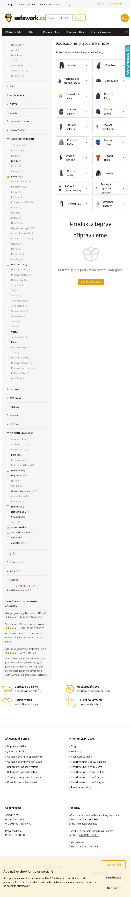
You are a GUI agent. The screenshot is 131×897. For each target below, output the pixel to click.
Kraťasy (16, 197)
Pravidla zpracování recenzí (22, 782)
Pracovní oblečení (21, 363)
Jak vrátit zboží (15, 751)
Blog (10, 4)
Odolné (16, 485)
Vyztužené (18, 537)
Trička (15, 321)
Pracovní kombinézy (22, 368)
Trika (14, 326)
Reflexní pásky (20, 511)
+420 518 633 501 (89, 835)
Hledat (79, 18)
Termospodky (19, 311)
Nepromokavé (20, 475)
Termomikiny (19, 337)
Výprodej (17, 65)
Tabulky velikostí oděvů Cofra (87, 777)
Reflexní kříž (18, 280)
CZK (99, 4)
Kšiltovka (17, 207)
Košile (15, 192)
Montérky (17, 378)
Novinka (16, 55)
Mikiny (15, 217)
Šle (14, 290)
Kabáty (16, 171)
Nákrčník (17, 223)
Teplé (15, 522)
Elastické (17, 455)
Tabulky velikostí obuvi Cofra (86, 767)
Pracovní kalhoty (20, 269)
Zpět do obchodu (91, 281)
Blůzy (15, 155)
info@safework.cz (87, 824)
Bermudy (17, 150)
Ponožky (17, 259)
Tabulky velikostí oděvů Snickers (88, 762)
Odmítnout (113, 877)
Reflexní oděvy (20, 373)
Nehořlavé (17, 470)
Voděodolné (18, 527)
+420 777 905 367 (88, 820)
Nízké (15, 480)
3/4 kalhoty (18, 145)
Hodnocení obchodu (50, 4)
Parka (15, 342)
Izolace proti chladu (22, 465)
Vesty (15, 331)
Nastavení (113, 888)
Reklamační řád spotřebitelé (22, 767)
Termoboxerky (19, 300)
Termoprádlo (19, 305)
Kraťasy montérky (21, 202)
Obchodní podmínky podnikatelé (24, 762)
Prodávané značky (81, 787)
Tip (13, 60)
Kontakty (76, 751)
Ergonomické (19, 460)
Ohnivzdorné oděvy (22, 233)
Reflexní (17, 506)
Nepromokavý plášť (22, 228)
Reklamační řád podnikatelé (22, 772)
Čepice (16, 166)
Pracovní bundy (20, 264)
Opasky (16, 243)
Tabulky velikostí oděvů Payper (88, 782)
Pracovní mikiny (20, 347)
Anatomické (18, 439)
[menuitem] (14, 32)
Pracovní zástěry (21, 275)
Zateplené (19, 543)
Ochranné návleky (21, 238)
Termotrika (18, 316)
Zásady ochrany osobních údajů (24, 777)
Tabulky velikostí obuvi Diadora (87, 772)
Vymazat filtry (25, 586)
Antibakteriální (19, 444)
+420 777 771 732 (88, 847)
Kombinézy (18, 186)
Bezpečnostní (19, 449)
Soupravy (17, 285)
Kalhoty (16, 176)
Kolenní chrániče (21, 181)
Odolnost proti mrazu (23, 491)
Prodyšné (17, 501)
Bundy (15, 161)
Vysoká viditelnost (21, 532)
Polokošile (17, 254)
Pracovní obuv (19, 357)
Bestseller (17, 76)
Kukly (15, 212)
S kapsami (18, 517)
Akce (14, 50)
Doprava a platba (26, 4)
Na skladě (17, 44)
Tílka (14, 352)
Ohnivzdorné (19, 496)
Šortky (15, 295)
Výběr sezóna (19, 70)
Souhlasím (113, 864)
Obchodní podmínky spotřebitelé (25, 757)
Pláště (15, 249)
